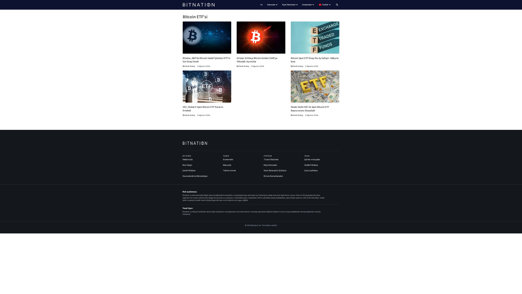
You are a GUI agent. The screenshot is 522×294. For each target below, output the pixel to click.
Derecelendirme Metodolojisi (195, 176)
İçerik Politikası (189, 170)
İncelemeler (307, 4)
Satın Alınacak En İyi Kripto (275, 170)
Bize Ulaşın (187, 165)
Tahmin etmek (229, 170)
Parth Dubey (190, 66)
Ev (262, 4)
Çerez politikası (311, 170)
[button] (337, 5)
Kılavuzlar (271, 4)
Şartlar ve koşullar (312, 159)
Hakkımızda (188, 159)
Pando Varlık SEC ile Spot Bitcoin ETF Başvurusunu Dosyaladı (310, 108)
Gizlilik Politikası (311, 165)
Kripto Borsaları (270, 165)
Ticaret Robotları (271, 159)
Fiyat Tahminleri (289, 4)
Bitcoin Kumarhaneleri (273, 176)
